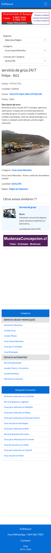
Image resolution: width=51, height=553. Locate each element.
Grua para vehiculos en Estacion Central (22, 418)
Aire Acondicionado (12, 363)
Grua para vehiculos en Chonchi (18, 450)
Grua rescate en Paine (14, 455)
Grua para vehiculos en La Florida (19, 396)
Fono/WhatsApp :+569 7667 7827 (26, 534)
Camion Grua (10, 330)
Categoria (7, 46)
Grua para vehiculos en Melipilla (18, 407)
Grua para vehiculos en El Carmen (19, 439)
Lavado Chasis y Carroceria (16, 368)
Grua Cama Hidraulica (22, 170)
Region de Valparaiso (18, 189)
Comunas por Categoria (13, 56)
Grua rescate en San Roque (16, 423)
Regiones (7, 36)
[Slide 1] (16, 161)
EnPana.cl (7, 3)
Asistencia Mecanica (13, 325)
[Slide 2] (26, 161)
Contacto (25, 540)
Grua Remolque (11, 352)
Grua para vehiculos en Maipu (17, 412)
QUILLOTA (16, 183)
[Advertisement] (25, 276)
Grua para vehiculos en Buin (16, 428)
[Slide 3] (30, 161)
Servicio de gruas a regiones (16, 402)
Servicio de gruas (27, 207)
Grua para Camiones (13, 346)
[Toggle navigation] (45, 4)
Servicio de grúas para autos (16, 434)
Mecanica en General (13, 379)
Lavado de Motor (11, 373)
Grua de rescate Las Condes (16, 445)
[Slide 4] (35, 161)
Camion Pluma (10, 336)
